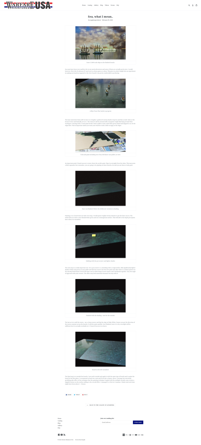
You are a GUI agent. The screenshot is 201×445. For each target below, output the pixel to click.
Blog (101, 5)
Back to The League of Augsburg (101, 405)
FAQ (118, 5)
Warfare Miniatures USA (67, 439)
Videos (107, 5)
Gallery (96, 5)
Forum (113, 5)
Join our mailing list (107, 418)
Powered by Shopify (80, 439)
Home (84, 5)
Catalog (90, 5)
